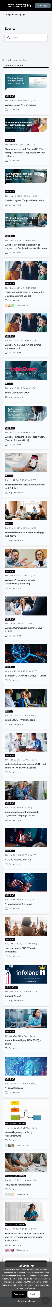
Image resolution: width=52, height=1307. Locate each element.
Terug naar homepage (14, 14)
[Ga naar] (7, 37)
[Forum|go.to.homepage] (18, 5)
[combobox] (26, 37)
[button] (26, 1301)
